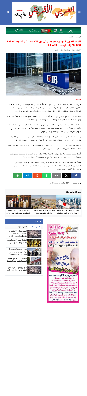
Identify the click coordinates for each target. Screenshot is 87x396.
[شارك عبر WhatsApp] (47, 175)
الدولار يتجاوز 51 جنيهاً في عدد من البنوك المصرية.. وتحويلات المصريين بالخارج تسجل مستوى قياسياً (17, 234)
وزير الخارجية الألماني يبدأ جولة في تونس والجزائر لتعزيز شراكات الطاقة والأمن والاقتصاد (17, 253)
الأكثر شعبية (22, 226)
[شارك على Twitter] (66, 175)
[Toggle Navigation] (80, 12)
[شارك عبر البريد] (56, 175)
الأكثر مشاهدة (35, 226)
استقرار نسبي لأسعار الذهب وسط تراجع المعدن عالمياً (17, 241)
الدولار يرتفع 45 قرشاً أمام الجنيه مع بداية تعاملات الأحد (17, 269)
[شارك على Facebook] (76, 175)
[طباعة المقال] (18, 175)
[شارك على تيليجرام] (27, 175)
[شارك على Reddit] (37, 175)
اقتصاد (71, 37)
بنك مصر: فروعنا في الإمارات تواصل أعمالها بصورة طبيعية (17, 259)
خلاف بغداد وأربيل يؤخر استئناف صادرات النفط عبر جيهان (43, 212)
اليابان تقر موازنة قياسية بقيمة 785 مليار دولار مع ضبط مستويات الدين (68, 213)
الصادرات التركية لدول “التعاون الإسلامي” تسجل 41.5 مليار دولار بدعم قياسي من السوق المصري (18, 213)
